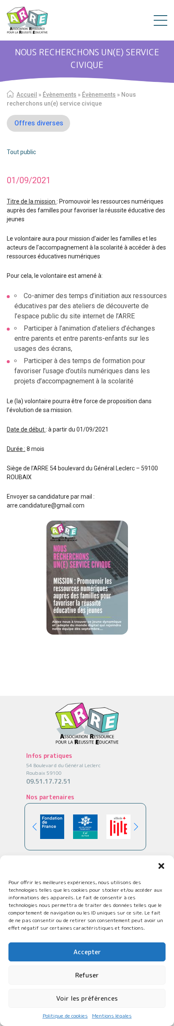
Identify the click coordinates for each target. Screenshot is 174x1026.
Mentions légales (112, 1015)
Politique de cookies (65, 1015)
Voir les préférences (87, 998)
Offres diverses (38, 123)
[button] (161, 866)
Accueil (26, 94)
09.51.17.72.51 (48, 781)
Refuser (87, 975)
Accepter (87, 951)
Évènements (59, 94)
